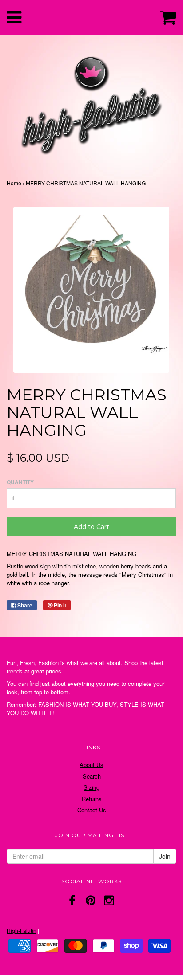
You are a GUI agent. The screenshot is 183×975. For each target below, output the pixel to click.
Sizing (91, 787)
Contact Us (91, 810)
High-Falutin (21, 930)
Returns (92, 799)
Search (92, 776)
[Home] (91, 103)
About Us (91, 764)
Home (14, 183)
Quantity (20, 482)
